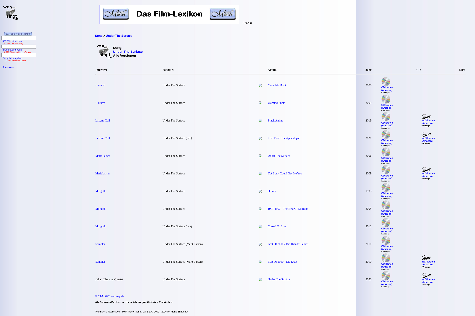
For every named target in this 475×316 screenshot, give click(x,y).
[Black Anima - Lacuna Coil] (260, 121)
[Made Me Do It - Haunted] (260, 85)
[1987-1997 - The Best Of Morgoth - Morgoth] (260, 209)
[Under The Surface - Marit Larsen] (260, 156)
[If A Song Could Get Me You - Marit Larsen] (260, 174)
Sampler (100, 244)
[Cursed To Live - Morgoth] (260, 227)
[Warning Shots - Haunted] (260, 103)
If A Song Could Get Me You (285, 173)
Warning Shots (276, 102)
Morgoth (100, 191)
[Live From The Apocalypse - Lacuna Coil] (260, 138)
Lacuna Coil (102, 120)
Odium (272, 191)
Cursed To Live (277, 226)
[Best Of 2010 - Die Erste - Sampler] (260, 262)
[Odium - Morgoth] (260, 191)
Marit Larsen (102, 155)
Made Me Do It (277, 85)
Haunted (100, 85)
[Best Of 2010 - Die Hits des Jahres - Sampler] (260, 244)
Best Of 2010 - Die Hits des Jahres (288, 244)
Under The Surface (279, 155)
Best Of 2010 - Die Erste (282, 261)
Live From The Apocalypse (284, 138)
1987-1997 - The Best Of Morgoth (288, 208)
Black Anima (275, 120)
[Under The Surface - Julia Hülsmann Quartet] (260, 279)
